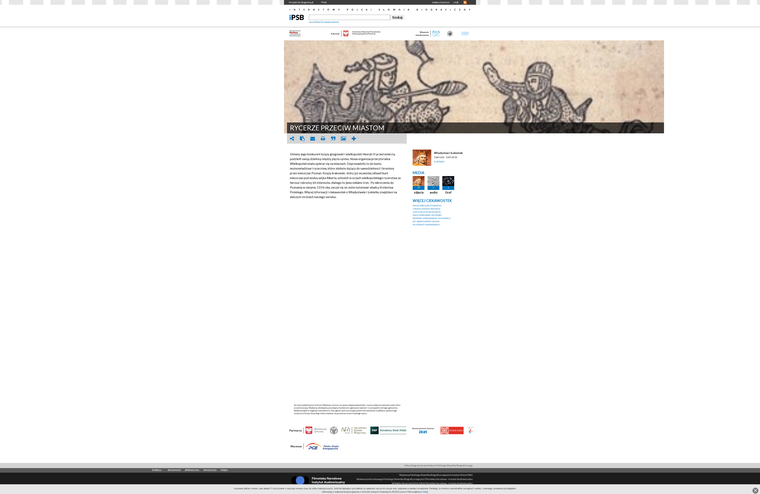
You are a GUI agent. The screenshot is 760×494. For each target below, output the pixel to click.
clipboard (302, 138)
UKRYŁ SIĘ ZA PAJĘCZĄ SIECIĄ (427, 212)
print (322, 138)
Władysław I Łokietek (448, 153)
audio (433, 192)
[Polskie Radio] (452, 430)
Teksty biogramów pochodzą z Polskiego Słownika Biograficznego (438, 465)
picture (343, 138)
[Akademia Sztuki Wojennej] (354, 430)
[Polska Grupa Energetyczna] (322, 446)
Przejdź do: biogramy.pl (301, 2)
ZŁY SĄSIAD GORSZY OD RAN (426, 221)
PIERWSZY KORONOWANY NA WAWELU (432, 218)
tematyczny (210, 469)
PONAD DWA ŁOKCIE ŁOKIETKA (427, 205)
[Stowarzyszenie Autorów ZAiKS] (423, 430)
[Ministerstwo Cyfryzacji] (316, 430)
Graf (448, 192)
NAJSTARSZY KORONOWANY (426, 224)
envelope (312, 138)
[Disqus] (347, 251)
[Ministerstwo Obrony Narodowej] (334, 430)
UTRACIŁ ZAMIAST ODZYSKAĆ (427, 209)
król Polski (439, 161)
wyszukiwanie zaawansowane (324, 22)
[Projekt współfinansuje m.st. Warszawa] (470, 430)
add (353, 138)
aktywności (174, 469)
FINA (324, 2)
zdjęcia (419, 192)
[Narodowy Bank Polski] (388, 430)
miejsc (224, 469)
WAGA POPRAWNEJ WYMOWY (427, 215)
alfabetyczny (192, 469)
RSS (465, 2)
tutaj (425, 491)
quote (333, 138)
